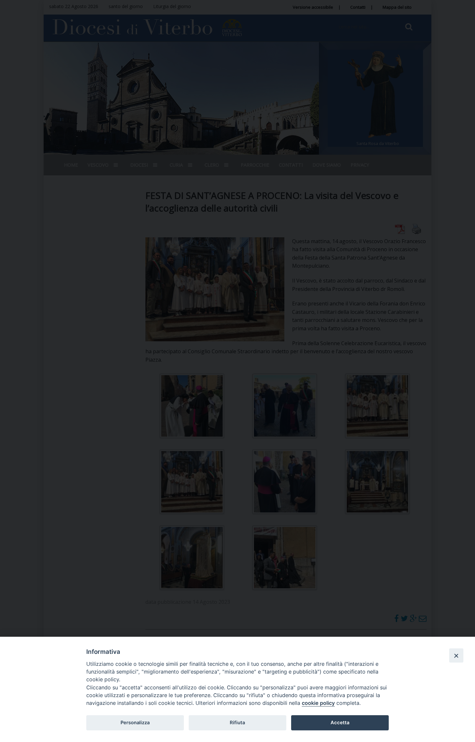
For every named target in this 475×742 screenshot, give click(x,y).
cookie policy (318, 703)
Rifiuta (237, 723)
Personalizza (135, 723)
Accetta (340, 723)
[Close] (456, 655)
